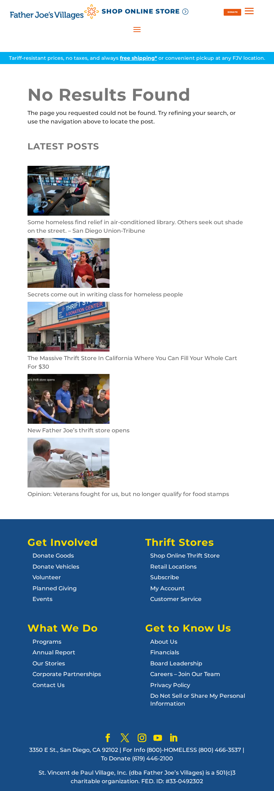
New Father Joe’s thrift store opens (78, 430)
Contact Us (48, 685)
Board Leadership (176, 663)
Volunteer (46, 577)
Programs (46, 641)
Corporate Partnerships (66, 674)
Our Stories (48, 663)
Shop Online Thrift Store (185, 555)
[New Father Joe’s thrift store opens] (68, 400)
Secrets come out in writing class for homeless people (105, 294)
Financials (164, 652)
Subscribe (164, 577)
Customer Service (176, 599)
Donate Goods (53, 555)
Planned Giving (54, 588)
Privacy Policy (170, 685)
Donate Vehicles (55, 566)
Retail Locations (173, 566)
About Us (163, 641)
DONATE (233, 12)
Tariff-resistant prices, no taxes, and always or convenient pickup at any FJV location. (137, 58)
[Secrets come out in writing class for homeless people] (68, 264)
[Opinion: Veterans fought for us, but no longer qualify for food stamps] (68, 464)
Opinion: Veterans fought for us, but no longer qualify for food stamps (128, 494)
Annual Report (53, 652)
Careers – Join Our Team (185, 674)
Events (42, 599)
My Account (167, 588)
